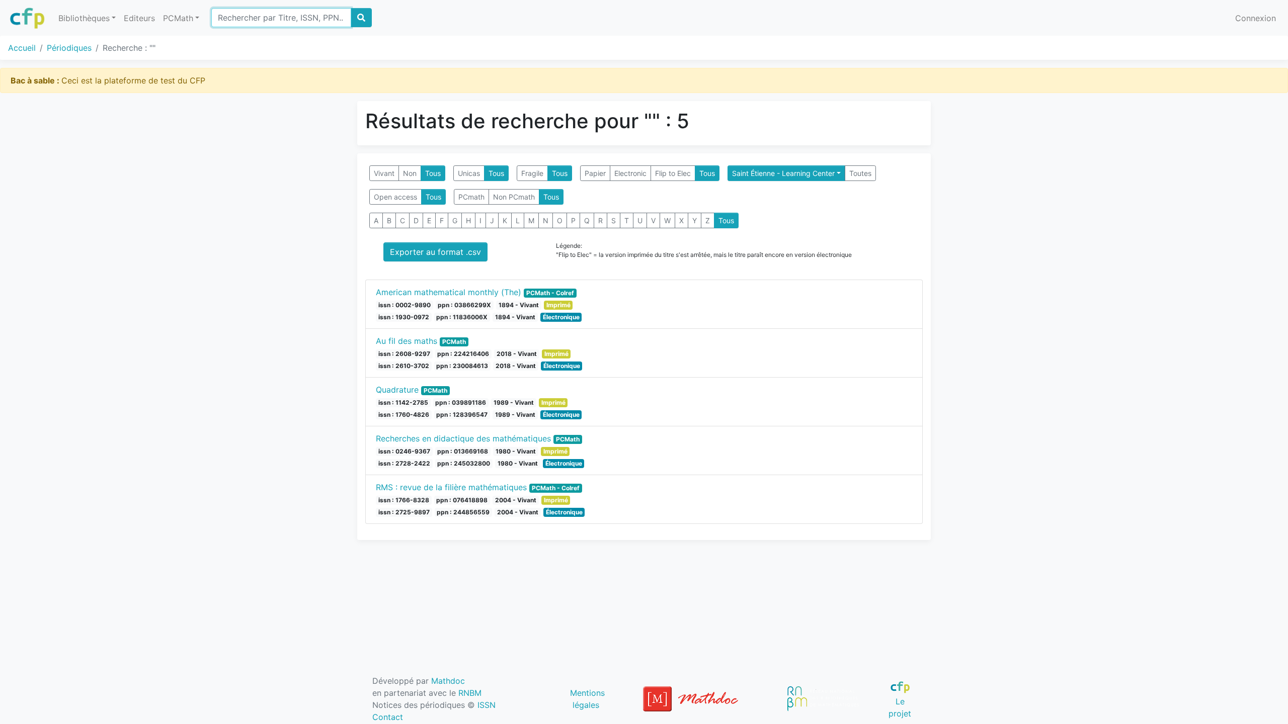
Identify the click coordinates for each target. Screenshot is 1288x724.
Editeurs (139, 18)
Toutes (860, 173)
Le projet (900, 707)
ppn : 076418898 (462, 500)
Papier (595, 173)
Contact (387, 717)
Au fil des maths (406, 341)
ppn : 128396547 (462, 414)
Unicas (469, 173)
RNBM (469, 693)
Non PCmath (514, 197)
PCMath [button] (178, 18)
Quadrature (397, 390)
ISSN (486, 705)
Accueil (22, 48)
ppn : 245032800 (463, 463)
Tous (433, 173)
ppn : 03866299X (464, 305)
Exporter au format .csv (435, 252)
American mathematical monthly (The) (448, 292)
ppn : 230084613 (462, 366)
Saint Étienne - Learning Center (783, 173)
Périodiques (69, 48)
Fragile (532, 173)
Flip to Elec (673, 173)
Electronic (630, 173)
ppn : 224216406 (463, 353)
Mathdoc (448, 681)
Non (410, 173)
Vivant (384, 173)
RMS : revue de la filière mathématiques (451, 487)
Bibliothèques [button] (84, 18)
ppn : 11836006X (462, 317)
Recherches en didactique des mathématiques (463, 438)
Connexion (1255, 18)
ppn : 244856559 (463, 512)
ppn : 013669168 (462, 451)
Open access (395, 197)
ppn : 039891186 (460, 402)
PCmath (471, 197)
